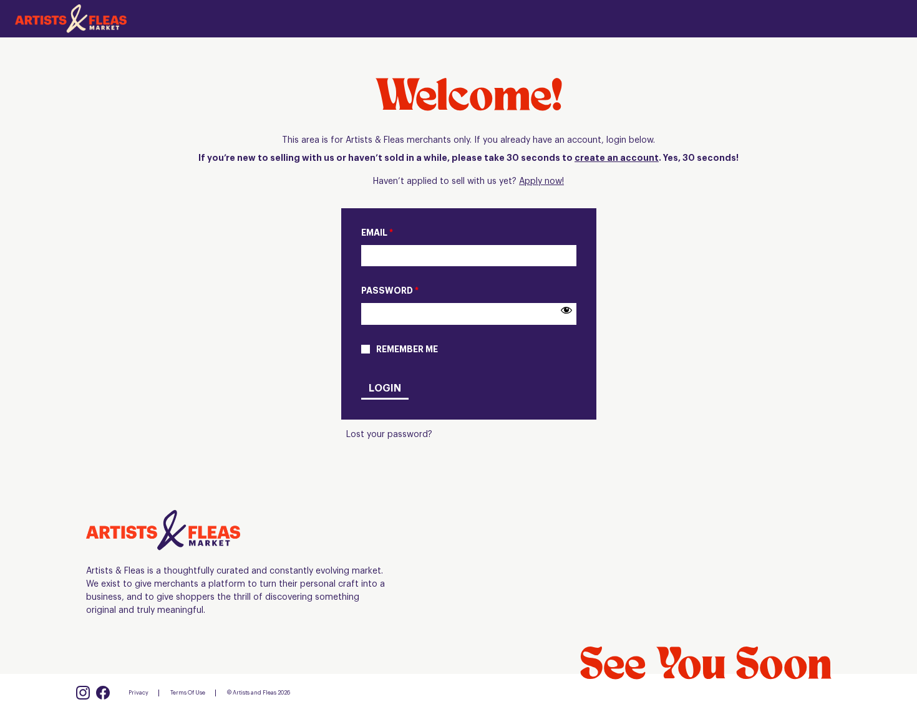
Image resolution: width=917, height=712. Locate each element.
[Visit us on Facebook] (103, 693)
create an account (617, 158)
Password (390, 291)
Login (385, 388)
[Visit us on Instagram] (83, 693)
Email (377, 233)
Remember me (407, 349)
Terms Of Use (187, 693)
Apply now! (541, 181)
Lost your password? (389, 434)
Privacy (138, 693)
